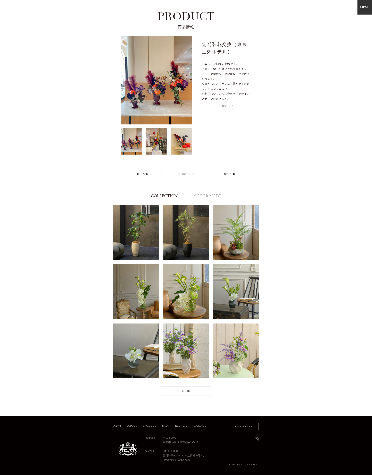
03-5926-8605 (171, 451)
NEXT (227, 174)
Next (194, 80)
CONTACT (199, 425)
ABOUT (132, 425)
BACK (144, 174)
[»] (186, 390)
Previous (118, 80)
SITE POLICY (252, 464)
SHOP (165, 425)
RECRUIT (181, 425)
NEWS (117, 425)
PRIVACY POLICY (236, 464)
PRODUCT (149, 425)
